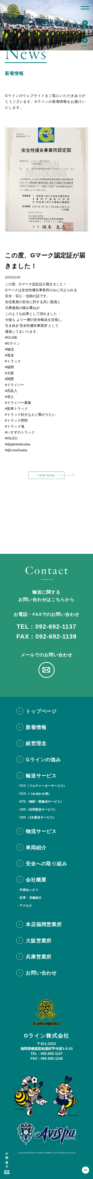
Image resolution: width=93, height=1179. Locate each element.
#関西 (9, 379)
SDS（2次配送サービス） (38, 817)
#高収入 (11, 391)
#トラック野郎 (16, 420)
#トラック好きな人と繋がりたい (30, 414)
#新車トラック (16, 409)
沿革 (23, 897)
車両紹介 (36, 847)
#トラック (13, 361)
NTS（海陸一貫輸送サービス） (41, 801)
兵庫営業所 (39, 956)
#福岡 (9, 367)
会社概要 (36, 879)
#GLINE (11, 337)
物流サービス (41, 831)
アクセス (26, 905)
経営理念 (36, 743)
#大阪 (9, 373)
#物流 (9, 349)
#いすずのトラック (20, 432)
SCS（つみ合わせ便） (35, 793)
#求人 (9, 397)
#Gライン (12, 343)
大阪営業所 (39, 940)
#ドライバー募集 (18, 403)
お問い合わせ (6, 1158)
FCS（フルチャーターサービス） (43, 785)
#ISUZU (11, 438)
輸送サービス (41, 775)
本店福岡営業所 (44, 924)
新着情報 (36, 727)
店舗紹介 (35, 897)
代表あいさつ (29, 889)
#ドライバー (14, 385)
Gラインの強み (43, 759)
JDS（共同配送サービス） (38, 809)
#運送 (9, 355)
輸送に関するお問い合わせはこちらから (46, 596)
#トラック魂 (14, 426)
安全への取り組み (46, 863)
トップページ (41, 711)
